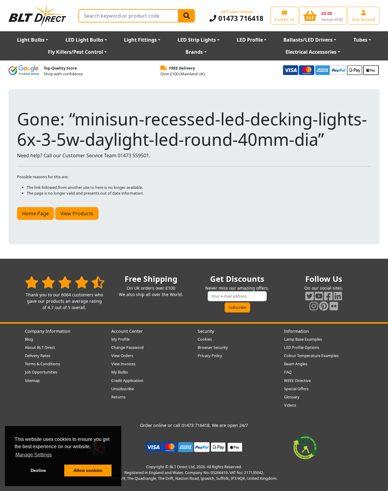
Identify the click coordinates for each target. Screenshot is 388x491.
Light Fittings (140, 39)
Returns (118, 397)
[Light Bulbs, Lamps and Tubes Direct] (37, 15)
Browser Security (213, 347)
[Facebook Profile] (328, 295)
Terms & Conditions (42, 364)
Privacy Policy (210, 355)
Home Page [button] (35, 213)
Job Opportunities (41, 372)
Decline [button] (38, 470)
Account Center (127, 331)
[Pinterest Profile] (324, 305)
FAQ (288, 372)
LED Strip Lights (197, 39)
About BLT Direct (40, 347)
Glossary (291, 397)
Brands (194, 52)
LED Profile (250, 39)
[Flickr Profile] (333, 305)
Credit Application (127, 380)
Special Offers (296, 388)
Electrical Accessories (311, 52)
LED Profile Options (301, 347)
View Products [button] (76, 213)
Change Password (127, 347)
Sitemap (32, 380)
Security (206, 331)
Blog (29, 339)
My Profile (120, 339)
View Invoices (123, 364)
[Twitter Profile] (309, 295)
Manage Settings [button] (33, 454)
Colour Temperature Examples (311, 355)
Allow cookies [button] (87, 470)
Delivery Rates (37, 355)
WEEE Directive (297, 380)
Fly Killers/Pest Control (75, 52)
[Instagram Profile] (313, 305)
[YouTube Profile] (319, 295)
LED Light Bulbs (84, 39)
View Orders (122, 355)
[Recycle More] (305, 446)
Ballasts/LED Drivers (308, 39)
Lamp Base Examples (303, 339)
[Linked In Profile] (337, 295)
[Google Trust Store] (23, 71)
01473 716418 (239, 18)
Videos (290, 405)
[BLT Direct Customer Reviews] (65, 282)
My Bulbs (119, 372)
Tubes (360, 39)
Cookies (205, 339)
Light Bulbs (31, 39)
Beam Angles (295, 364)
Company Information (47, 331)
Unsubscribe (122, 388)
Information (296, 331)
